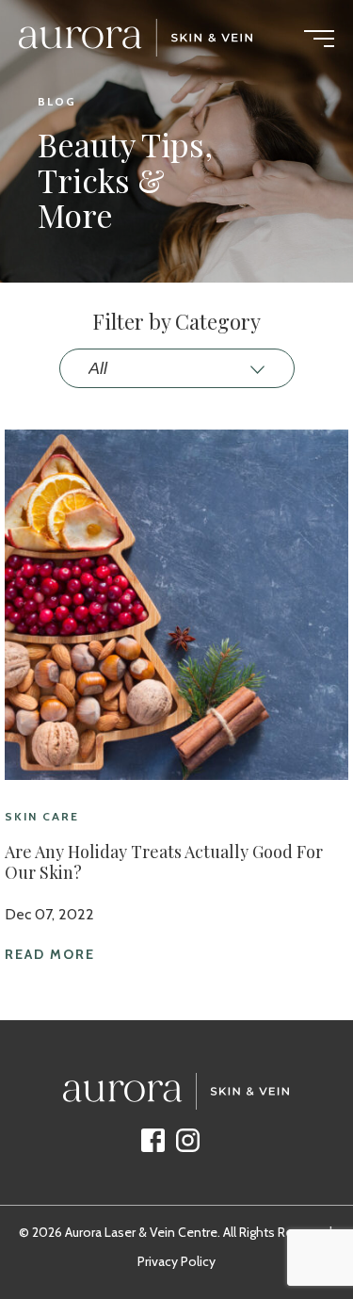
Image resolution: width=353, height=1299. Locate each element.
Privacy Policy (176, 1261)
